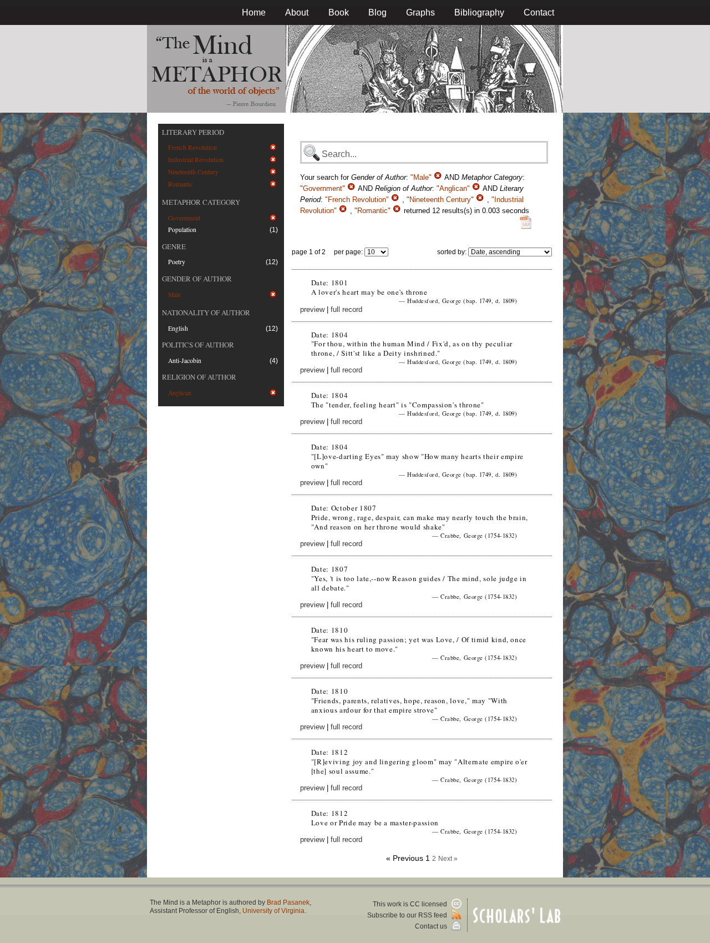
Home (254, 12)
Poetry (176, 262)
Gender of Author (197, 279)
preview (312, 309)
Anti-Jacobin (184, 360)
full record (346, 309)
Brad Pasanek (288, 902)
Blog (377, 12)
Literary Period (193, 132)
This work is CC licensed (411, 904)
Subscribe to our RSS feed (408, 915)
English (178, 328)
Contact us (432, 926)
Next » (448, 859)
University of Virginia (273, 911)
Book (338, 12)
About (296, 12)
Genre (174, 246)
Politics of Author (198, 345)
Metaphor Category (201, 202)
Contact (539, 12)
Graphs (420, 12)
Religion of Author (199, 377)
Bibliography (479, 12)
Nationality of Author (206, 312)
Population (182, 229)
